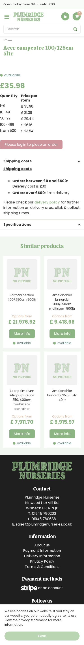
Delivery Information (42, 556)
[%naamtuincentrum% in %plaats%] (28, 16)
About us (42, 545)
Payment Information (42, 550)
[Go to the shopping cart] (77, 17)
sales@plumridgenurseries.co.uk (44, 524)
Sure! (42, 636)
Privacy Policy (42, 561)
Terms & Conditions (42, 566)
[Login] (65, 16)
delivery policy (47, 202)
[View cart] (77, 16)
